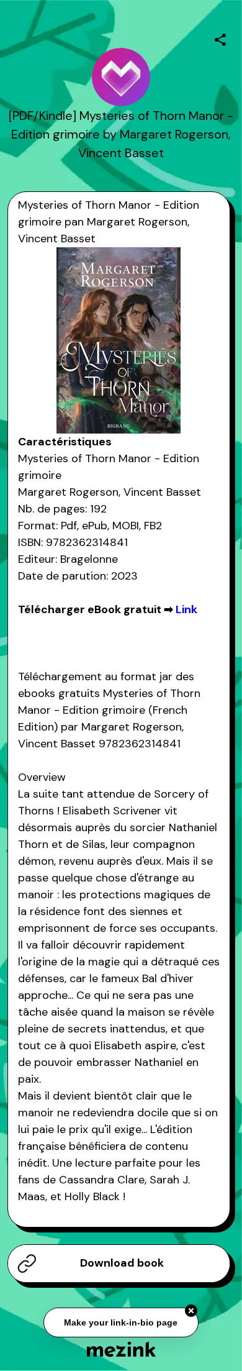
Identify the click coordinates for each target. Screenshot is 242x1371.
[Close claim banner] (191, 1311)
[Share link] (220, 38)
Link (186, 609)
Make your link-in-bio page (121, 1322)
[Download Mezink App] (121, 1349)
